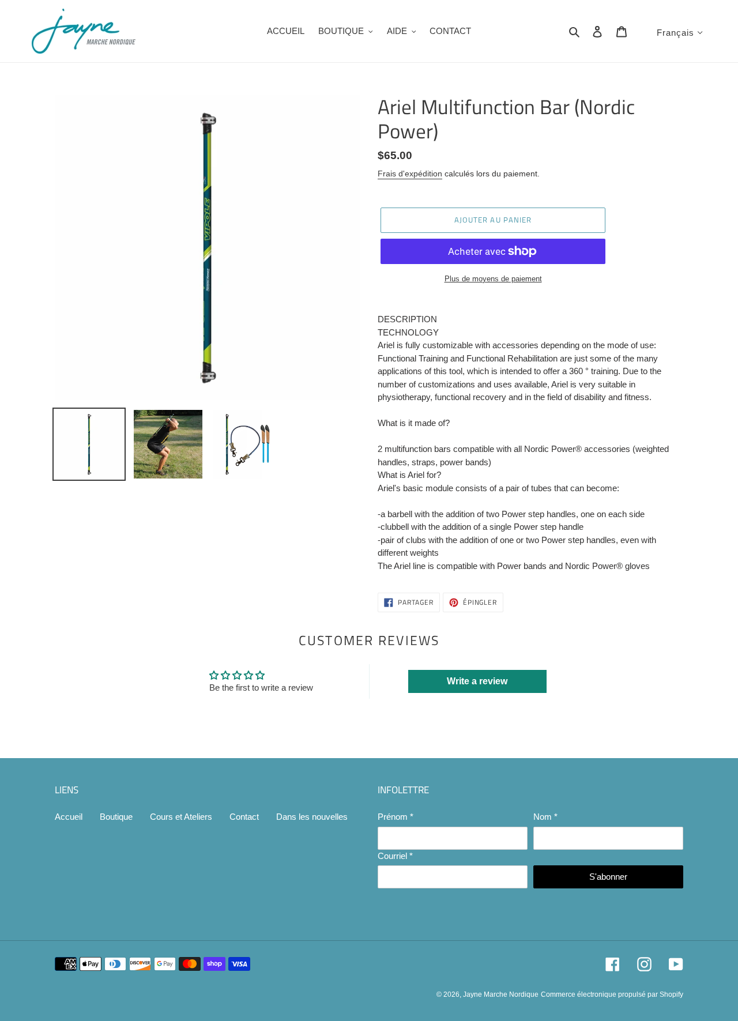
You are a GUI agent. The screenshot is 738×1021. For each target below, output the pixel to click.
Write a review (477, 681)
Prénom (395, 817)
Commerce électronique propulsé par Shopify (612, 994)
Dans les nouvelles (312, 817)
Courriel (395, 856)
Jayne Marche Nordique (501, 994)
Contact (244, 817)
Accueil (68, 817)
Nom (545, 817)
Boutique (116, 817)
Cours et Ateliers (181, 817)
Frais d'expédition (410, 173)
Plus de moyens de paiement (493, 278)
